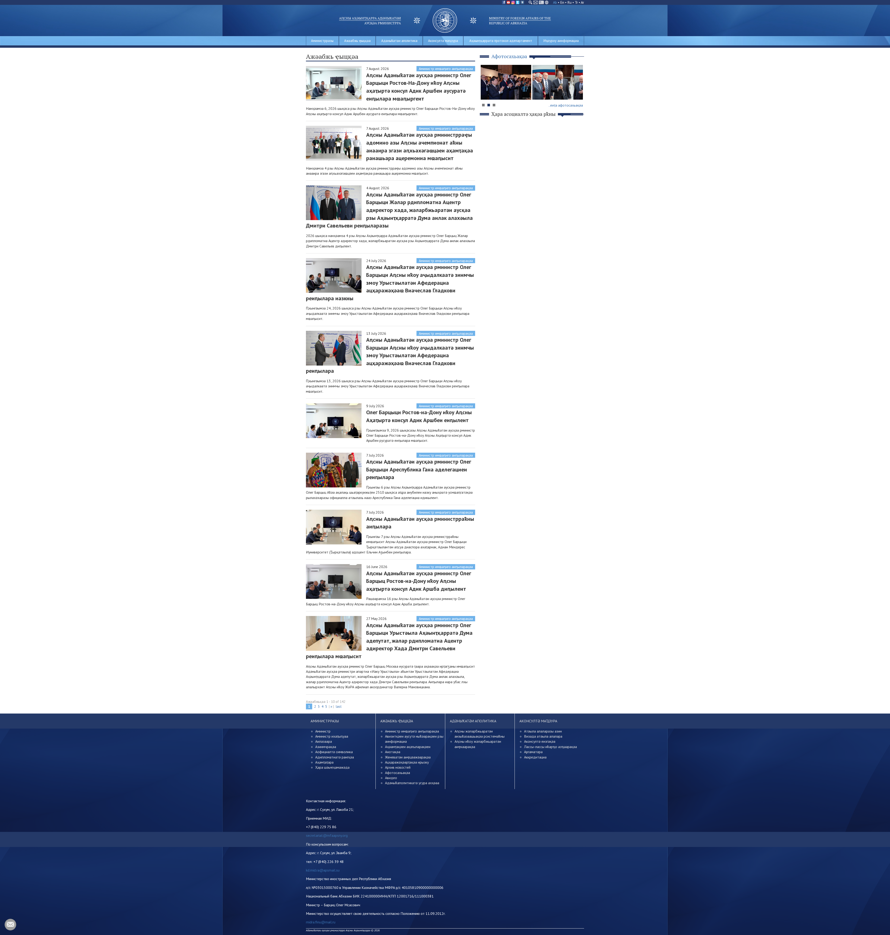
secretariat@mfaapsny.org (327, 835)
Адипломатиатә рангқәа (334, 757)
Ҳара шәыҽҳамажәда (332, 767)
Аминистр (323, 731)
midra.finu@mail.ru (320, 922)
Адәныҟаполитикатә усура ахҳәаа (412, 782)
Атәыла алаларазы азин (543, 731)
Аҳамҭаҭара (324, 762)
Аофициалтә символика (334, 751)
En (562, 2)
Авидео (391, 777)
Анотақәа (392, 751)
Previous (486, 91)
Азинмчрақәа (325, 746)
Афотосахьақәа (397, 772)
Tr (576, 2)
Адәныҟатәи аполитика (399, 40)
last (339, 706)
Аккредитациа (535, 757)
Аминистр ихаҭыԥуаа (331, 736)
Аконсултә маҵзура (443, 40)
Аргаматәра (533, 751)
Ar (582, 2)
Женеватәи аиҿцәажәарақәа (408, 757)
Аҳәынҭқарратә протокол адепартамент (500, 40)
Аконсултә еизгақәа (539, 741)
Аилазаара (323, 741)
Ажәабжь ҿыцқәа (357, 40)
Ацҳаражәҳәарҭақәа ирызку (407, 762)
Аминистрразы (322, 40)
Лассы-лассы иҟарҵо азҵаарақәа (550, 746)
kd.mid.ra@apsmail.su (323, 870)
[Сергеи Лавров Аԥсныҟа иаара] (557, 82)
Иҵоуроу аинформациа (561, 40)
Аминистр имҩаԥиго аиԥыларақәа (446, 68)
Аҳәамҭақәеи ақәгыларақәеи (407, 746)
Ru (569, 2)
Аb (555, 2)
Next (578, 91)
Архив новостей (397, 767)
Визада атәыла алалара (543, 736)
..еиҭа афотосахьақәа (566, 105)
